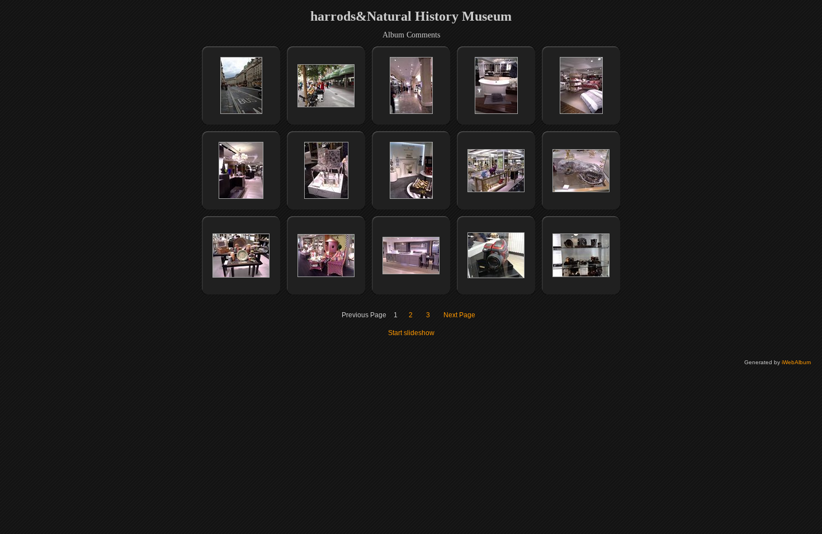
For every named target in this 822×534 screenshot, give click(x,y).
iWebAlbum (796, 362)
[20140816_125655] (326, 197)
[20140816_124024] (326, 105)
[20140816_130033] (411, 197)
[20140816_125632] (241, 197)
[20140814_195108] (241, 112)
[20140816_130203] (581, 190)
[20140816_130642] (411, 272)
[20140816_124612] (411, 112)
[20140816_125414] (581, 112)
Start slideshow (411, 333)
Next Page (459, 315)
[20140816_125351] (496, 112)
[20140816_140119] (581, 275)
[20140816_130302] (326, 275)
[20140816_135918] (496, 276)
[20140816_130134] (496, 190)
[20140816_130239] (241, 275)
